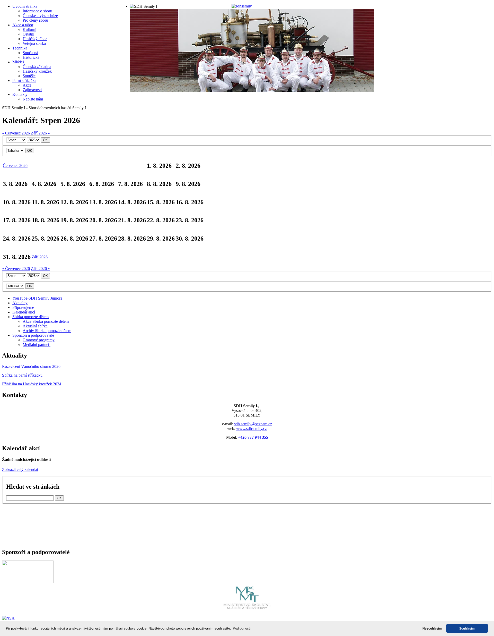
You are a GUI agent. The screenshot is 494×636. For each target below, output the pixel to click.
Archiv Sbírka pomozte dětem (47, 330)
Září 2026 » (40, 133)
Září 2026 (40, 257)
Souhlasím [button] (467, 628)
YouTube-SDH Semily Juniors (37, 298)
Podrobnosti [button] (242, 628)
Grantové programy (39, 340)
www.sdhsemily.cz (251, 428)
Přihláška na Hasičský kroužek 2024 (31, 384)
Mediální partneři (36, 344)
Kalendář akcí (23, 312)
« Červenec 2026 (16, 133)
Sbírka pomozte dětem (30, 317)
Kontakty (20, 94)
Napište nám (33, 99)
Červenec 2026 (15, 165)
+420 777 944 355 (253, 437)
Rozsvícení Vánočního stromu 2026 (31, 366)
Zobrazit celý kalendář (20, 469)
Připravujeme (23, 307)
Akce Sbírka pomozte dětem (46, 321)
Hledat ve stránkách (32, 486)
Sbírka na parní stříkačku (22, 375)
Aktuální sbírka (35, 326)
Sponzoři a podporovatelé (33, 335)
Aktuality (20, 303)
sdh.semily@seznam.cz (253, 424)
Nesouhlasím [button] (432, 628)
